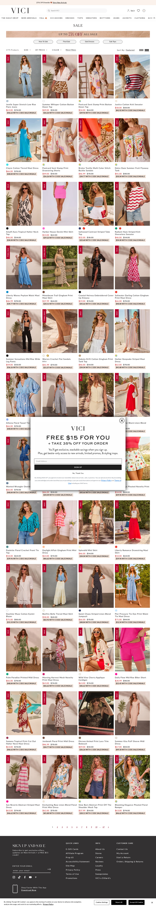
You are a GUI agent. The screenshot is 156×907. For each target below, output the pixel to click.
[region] (78, 902)
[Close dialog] (121, 420)
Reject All (119, 902)
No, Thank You (78, 473)
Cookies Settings (102, 902)
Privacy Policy (48, 904)
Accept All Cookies (136, 902)
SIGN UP (78, 467)
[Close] (152, 902)
